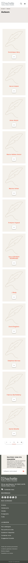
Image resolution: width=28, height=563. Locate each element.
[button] (14, 45)
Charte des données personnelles (9, 546)
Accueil (3, 8)
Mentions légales (5, 551)
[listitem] (2, 497)
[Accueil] (7, 3)
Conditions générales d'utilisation (9, 548)
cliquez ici (19, 467)
